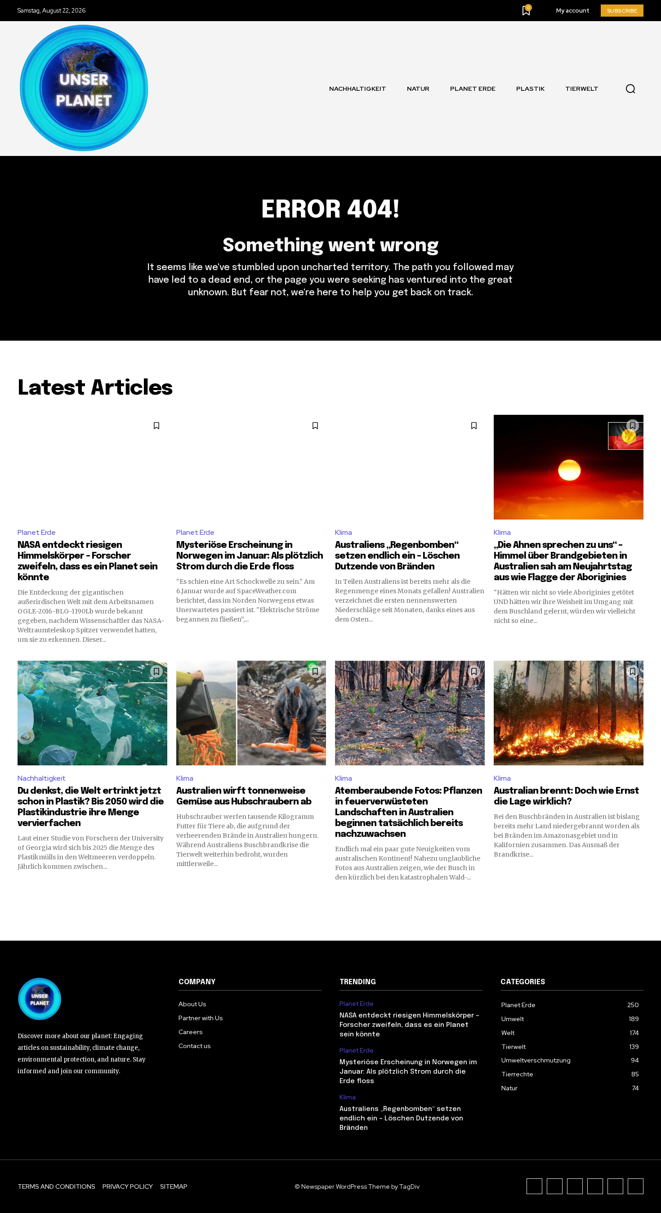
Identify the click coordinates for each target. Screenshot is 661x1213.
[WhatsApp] (635, 1186)
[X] (615, 1186)
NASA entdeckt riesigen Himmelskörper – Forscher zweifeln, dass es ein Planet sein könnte (409, 1025)
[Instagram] (555, 1186)
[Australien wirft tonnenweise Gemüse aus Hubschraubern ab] (251, 713)
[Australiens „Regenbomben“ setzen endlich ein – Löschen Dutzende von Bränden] (410, 467)
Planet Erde (37, 532)
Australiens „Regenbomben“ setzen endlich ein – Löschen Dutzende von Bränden (397, 556)
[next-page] (637, 898)
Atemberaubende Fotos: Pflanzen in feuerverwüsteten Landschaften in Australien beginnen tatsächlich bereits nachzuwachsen (408, 812)
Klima (343, 532)
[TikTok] (575, 1186)
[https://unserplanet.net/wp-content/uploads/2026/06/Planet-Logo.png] (85, 88)
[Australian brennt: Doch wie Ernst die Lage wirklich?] (568, 713)
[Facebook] (534, 1186)
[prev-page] (23, 898)
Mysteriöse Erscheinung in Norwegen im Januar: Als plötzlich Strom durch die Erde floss (249, 556)
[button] (630, 89)
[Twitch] (595, 1186)
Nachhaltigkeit (42, 778)
